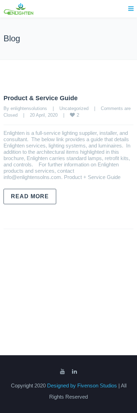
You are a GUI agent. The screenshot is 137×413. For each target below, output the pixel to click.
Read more (30, 196)
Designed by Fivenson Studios (82, 385)
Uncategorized (74, 108)
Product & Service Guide (41, 98)
